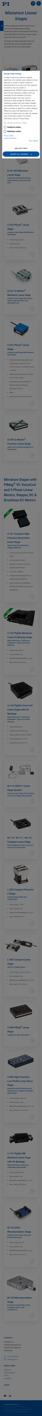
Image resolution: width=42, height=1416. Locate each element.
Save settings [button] (21, 148)
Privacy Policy (9, 136)
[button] (21, 154)
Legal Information (10, 138)
